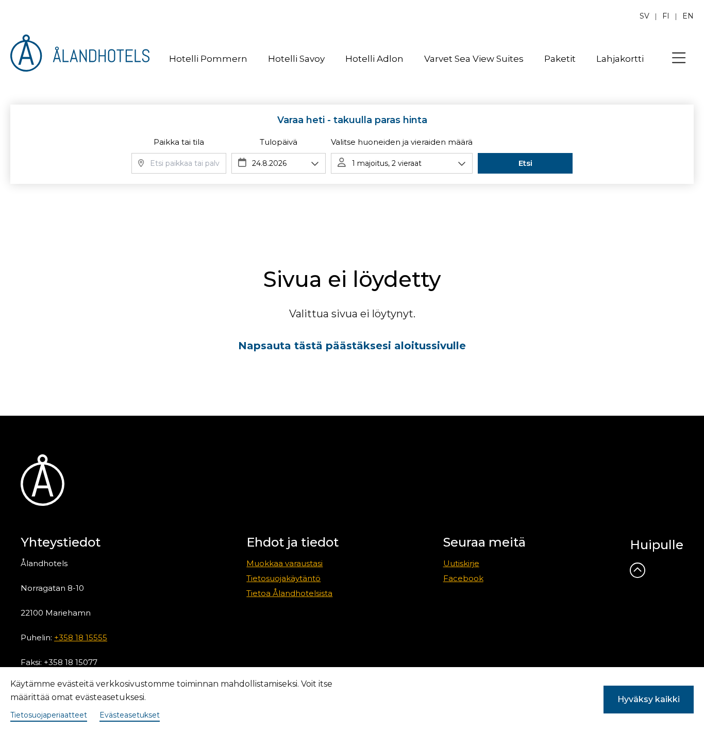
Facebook (463, 578)
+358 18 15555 (80, 637)
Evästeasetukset (129, 715)
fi (665, 16)
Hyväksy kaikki (648, 699)
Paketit (560, 59)
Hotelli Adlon (374, 59)
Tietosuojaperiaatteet (48, 715)
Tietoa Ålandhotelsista (289, 593)
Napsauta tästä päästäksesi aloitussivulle (352, 345)
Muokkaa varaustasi (284, 563)
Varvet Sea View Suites (474, 59)
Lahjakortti (620, 59)
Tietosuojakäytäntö (283, 578)
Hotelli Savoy (296, 59)
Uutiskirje (461, 563)
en (688, 16)
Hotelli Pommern (208, 59)
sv (644, 16)
